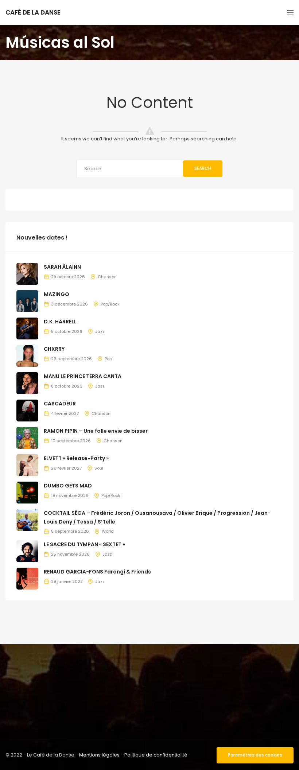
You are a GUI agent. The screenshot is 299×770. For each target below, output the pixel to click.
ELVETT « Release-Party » (76, 458)
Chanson (107, 277)
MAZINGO (56, 294)
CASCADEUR (60, 403)
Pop (108, 359)
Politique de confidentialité (155, 754)
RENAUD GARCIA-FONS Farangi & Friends (97, 571)
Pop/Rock (110, 304)
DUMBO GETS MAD (68, 485)
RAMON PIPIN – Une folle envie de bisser (96, 431)
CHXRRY (54, 349)
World (108, 531)
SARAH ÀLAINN (62, 267)
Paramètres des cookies (255, 755)
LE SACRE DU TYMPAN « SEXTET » (84, 544)
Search (202, 168)
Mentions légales (99, 754)
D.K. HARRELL (60, 321)
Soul (98, 468)
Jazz (100, 331)
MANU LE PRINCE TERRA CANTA (82, 376)
